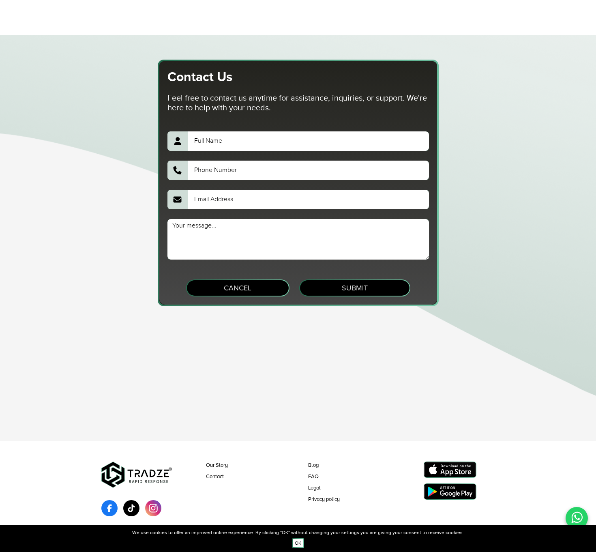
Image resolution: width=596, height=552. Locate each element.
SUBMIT (355, 288)
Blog (313, 465)
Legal (314, 488)
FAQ (313, 476)
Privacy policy (324, 499)
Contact (215, 476)
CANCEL (237, 288)
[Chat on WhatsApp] (577, 518)
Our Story (217, 465)
